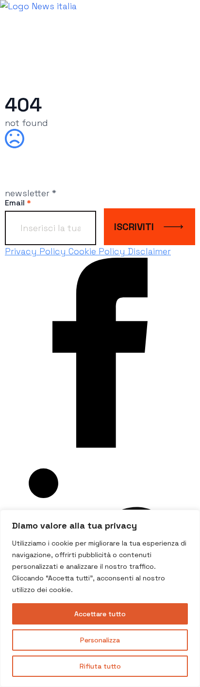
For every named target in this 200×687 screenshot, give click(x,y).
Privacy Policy (36, 251)
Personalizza (100, 640)
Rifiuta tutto (100, 666)
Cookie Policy (98, 251)
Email (18, 203)
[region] (100, 598)
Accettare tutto (100, 613)
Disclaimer (149, 251)
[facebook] (100, 444)
